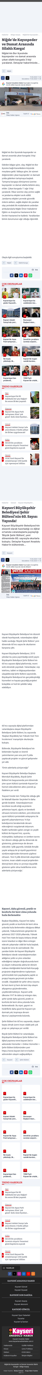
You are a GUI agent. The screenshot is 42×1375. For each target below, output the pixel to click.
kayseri (9, 553)
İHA (12, 114)
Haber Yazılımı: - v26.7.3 (21, 1371)
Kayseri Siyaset (21, 1290)
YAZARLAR (10, 1268)
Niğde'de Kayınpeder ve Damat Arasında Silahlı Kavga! (31, 35)
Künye (6, 1349)
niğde (9, 71)
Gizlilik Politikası (27, 1345)
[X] (14, 1274)
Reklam (6, 1352)
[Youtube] (28, 1274)
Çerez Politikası (27, 1349)
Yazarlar (21, 1318)
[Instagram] (19, 1274)
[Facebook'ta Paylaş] (3, 78)
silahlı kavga (23, 263)
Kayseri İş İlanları (21, 1322)
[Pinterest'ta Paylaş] (26, 275)
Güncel (13, 503)
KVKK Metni (26, 1352)
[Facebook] (10, 1274)
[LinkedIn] (24, 1274)
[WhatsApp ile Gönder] (30, 275)
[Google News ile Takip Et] (35, 114)
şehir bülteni (24, 1060)
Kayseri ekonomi (21, 1304)
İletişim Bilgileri (27, 1355)
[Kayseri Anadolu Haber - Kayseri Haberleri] (21, 1332)
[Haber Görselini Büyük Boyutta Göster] (21, 99)
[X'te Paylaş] (7, 78)
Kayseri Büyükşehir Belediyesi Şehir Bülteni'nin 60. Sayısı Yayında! (28, 503)
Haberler (5, 35)
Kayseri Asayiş (21, 1301)
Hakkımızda (8, 1345)
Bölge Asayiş (15, 35)
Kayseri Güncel (21, 1287)
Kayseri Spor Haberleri (21, 1315)
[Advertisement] (21, 16)
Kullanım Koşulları (10, 1355)
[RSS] (33, 1274)
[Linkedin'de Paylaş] (21, 275)
